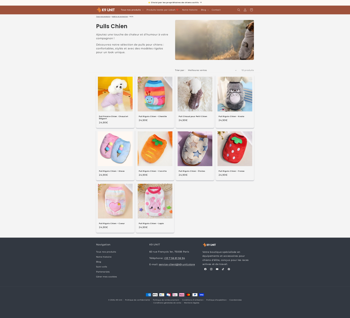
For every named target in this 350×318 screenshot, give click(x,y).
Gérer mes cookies (106, 276)
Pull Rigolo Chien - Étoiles (192, 171)
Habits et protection (120, 17)
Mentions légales (191, 303)
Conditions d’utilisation (193, 300)
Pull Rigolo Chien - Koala (231, 116)
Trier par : (180, 70)
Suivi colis (101, 267)
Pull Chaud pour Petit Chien (193, 116)
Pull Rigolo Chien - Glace (112, 171)
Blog (98, 262)
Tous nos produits (103, 17)
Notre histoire (104, 257)
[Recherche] (239, 10)
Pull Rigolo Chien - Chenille (153, 116)
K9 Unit (119, 300)
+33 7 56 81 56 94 (174, 258)
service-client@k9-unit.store (177, 264)
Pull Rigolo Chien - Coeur (112, 223)
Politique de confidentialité (137, 300)
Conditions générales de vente (167, 303)
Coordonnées (235, 300)
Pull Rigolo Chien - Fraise (231, 171)
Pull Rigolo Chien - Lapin (151, 223)
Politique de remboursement (166, 300)
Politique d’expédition (216, 300)
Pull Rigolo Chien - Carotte (153, 171)
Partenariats (103, 272)
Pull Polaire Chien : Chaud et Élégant (113, 117)
